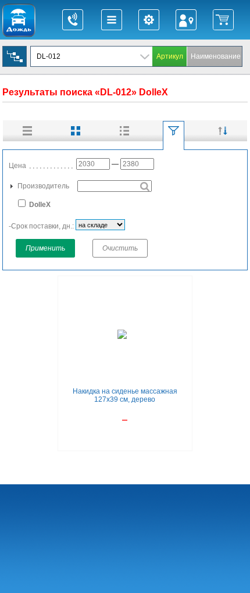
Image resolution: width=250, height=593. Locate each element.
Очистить (120, 248)
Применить (45, 248)
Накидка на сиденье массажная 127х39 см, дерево (125, 395)
